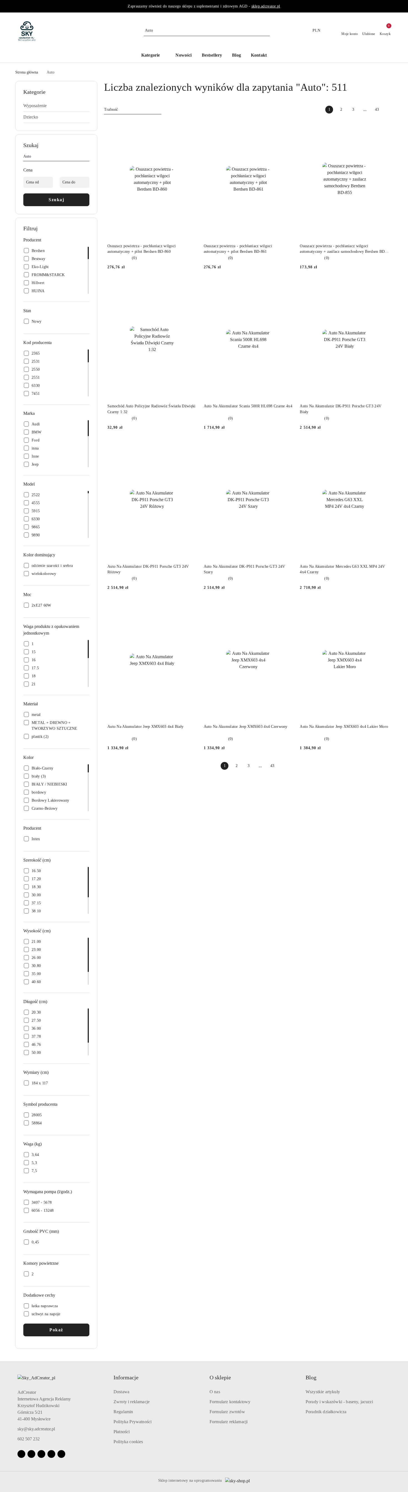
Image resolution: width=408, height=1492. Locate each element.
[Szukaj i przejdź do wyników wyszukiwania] (266, 30)
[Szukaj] (87, 157)
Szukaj (56, 199)
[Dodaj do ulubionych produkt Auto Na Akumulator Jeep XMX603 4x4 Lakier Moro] (383, 607)
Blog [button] (311, 1377)
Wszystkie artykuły (323, 1391)
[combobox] (132, 109)
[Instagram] (31, 1454)
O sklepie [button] (220, 1377)
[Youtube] (41, 1454)
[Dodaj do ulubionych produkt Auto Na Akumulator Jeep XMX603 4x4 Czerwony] (287, 607)
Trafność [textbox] (111, 109)
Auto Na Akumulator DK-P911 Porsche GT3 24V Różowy (148, 569)
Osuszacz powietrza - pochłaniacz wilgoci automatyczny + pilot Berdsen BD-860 (141, 249)
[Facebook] (21, 1454)
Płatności (122, 1431)
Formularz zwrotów (227, 1411)
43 (377, 109)
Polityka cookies (128, 1441)
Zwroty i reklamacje (132, 1401)
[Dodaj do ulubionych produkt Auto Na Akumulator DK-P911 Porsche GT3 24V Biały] (383, 286)
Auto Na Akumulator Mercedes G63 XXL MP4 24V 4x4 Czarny (342, 569)
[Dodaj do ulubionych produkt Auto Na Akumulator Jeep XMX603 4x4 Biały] (191, 607)
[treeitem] (56, 105)
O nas (215, 1391)
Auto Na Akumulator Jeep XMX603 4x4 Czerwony (246, 726)
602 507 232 (28, 1439)
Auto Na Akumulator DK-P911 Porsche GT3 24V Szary (244, 569)
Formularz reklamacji (229, 1421)
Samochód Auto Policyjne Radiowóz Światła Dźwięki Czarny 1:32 (151, 409)
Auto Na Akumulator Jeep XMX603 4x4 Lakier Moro (344, 726)
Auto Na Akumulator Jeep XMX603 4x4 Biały (145, 726)
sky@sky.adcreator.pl (36, 1429)
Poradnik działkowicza (326, 1411)
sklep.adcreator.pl (265, 6)
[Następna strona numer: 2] (389, 109)
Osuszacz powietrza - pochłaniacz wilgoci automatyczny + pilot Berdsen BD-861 (238, 249)
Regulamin (123, 1411)
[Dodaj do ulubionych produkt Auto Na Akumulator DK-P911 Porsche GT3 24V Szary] (287, 447)
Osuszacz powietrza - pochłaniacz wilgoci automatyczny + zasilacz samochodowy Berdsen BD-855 (343, 249)
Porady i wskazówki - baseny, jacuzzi (339, 1401)
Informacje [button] (126, 1377)
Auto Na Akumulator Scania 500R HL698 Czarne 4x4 (248, 406)
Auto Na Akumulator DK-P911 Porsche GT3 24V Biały (340, 409)
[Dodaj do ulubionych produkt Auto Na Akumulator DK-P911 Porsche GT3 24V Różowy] (191, 447)
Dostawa (121, 1391)
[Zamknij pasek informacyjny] (390, 6)
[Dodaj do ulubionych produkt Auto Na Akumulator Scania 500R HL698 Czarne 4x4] (287, 286)
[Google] (51, 1454)
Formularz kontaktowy (230, 1401)
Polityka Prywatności (133, 1421)
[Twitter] (61, 1454)
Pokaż (56, 1329)
